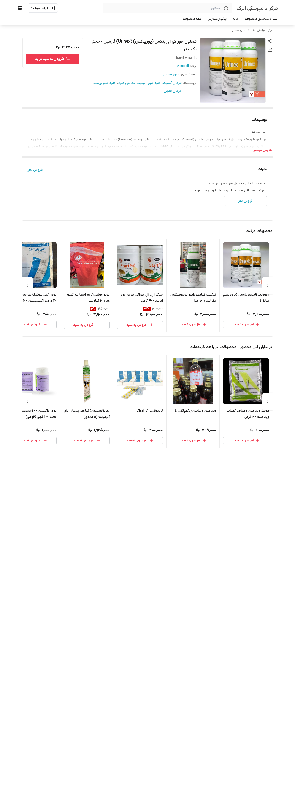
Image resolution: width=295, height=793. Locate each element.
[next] (27, 285)
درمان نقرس (172, 91)
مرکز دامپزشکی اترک (257, 8)
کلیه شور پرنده (105, 83)
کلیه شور (154, 83)
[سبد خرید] (19, 8)
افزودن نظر (35, 170)
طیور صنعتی (238, 30)
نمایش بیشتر (263, 150)
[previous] (267, 285)
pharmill (183, 66)
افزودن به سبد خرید (49, 59)
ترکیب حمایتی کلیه (131, 83)
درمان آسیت (172, 83)
